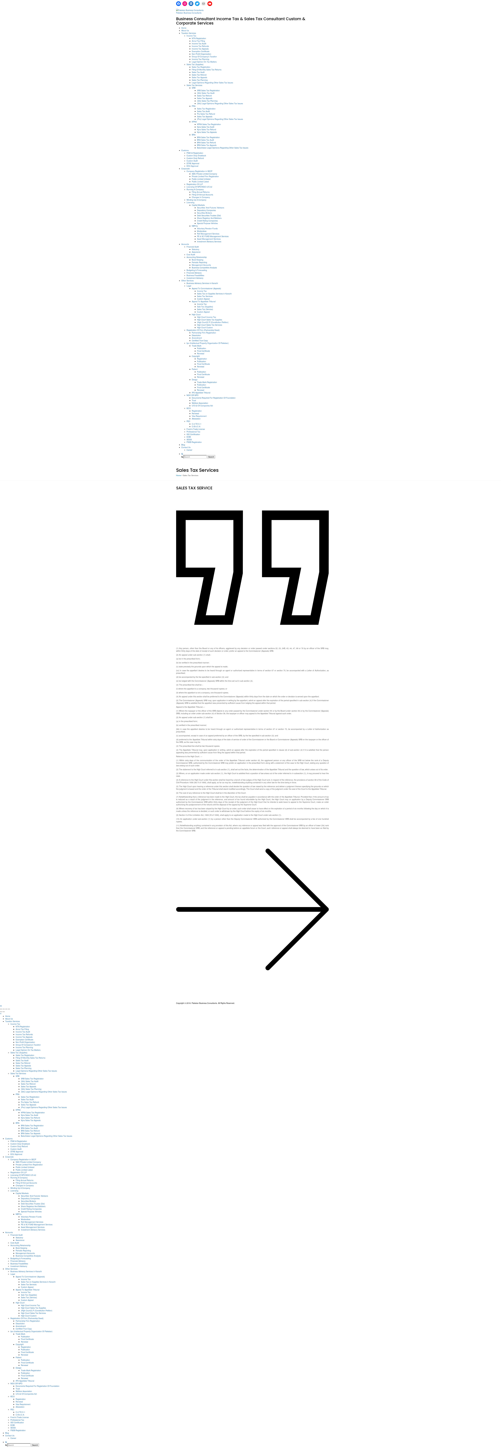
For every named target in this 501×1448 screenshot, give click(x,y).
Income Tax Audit (199, 43)
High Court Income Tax (206, 317)
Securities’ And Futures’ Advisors (210, 207)
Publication (201, 348)
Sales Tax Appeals (199, 77)
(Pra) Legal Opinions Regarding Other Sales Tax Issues (220, 119)
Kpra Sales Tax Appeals (207, 132)
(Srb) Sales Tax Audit (205, 93)
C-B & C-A (196, 426)
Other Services (187, 280)
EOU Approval (192, 166)
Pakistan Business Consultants (188, 12)
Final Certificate (203, 351)
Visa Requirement (199, 416)
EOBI (189, 437)
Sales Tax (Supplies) (195, 64)
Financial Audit (193, 246)
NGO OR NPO (192, 395)
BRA (193, 134)
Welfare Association (200, 403)
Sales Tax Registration (201, 67)
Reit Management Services (208, 233)
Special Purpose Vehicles (207, 223)
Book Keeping (197, 259)
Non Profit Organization (201, 54)
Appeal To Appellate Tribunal (204, 301)
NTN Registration (199, 38)
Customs (185, 150)
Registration (202, 358)
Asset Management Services (209, 239)
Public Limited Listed (200, 181)
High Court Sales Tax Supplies (209, 319)
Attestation (196, 418)
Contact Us (185, 447)
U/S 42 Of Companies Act (202, 405)
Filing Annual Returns (201, 192)
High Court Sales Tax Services (209, 325)
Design (195, 379)
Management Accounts (201, 265)
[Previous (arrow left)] (1, 1011)
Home (183, 28)
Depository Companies (206, 210)
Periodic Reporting (199, 262)
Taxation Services (188, 33)
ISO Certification (193, 434)
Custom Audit (192, 160)
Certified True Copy (200, 340)
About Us (185, 30)
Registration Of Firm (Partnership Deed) (203, 330)
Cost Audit (191, 254)
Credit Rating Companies (207, 220)
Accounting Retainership (197, 257)
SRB (193, 87)
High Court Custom (205, 327)
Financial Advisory (194, 272)
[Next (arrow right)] (4, 1011)
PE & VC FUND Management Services (213, 236)
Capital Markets (198, 205)
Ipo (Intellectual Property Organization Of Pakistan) (208, 343)
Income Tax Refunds (200, 46)
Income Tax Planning (200, 59)
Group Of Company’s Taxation (204, 56)
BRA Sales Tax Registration (208, 137)
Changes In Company (201, 197)
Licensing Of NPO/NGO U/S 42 (199, 186)
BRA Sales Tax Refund (206, 142)
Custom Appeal (203, 298)
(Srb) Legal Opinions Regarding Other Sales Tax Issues (220, 103)
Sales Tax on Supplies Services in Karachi (214, 293)
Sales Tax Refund (199, 74)
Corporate (185, 168)
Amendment (197, 338)
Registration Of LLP (195, 184)
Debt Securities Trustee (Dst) (209, 215)
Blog (183, 444)
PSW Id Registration (195, 153)
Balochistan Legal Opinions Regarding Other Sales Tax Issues (222, 147)
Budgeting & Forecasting (197, 270)
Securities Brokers (204, 213)
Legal (189, 285)
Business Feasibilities (195, 275)
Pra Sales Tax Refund (206, 114)
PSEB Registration (194, 442)
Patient (195, 369)
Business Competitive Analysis (204, 267)
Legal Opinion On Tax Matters (204, 61)
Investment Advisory (195, 278)
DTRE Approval (193, 163)
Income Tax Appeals (200, 48)
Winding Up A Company (196, 200)
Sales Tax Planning (200, 80)
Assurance (196, 252)
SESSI (189, 439)
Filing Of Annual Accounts (202, 194)
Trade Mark (196, 345)
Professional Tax (193, 431)
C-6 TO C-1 (196, 424)
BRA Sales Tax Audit (205, 140)
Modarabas (201, 231)
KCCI (189, 408)
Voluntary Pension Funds (207, 228)
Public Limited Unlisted (201, 179)
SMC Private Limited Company (204, 173)
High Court (196, 314)
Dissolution (196, 335)
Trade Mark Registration (207, 382)
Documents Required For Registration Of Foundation (213, 397)
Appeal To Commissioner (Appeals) (206, 288)
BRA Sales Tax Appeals (206, 145)
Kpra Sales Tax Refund (206, 129)
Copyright (196, 356)
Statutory (195, 249)
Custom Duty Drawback (196, 155)
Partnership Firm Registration (204, 332)
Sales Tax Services (194, 85)
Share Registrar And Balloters (209, 218)
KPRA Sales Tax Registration (209, 124)
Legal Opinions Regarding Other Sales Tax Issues (212, 82)
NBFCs (195, 226)
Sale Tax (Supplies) (205, 306)
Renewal (200, 353)
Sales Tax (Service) (205, 309)
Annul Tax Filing (198, 41)
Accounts (185, 244)
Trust (194, 400)
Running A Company (195, 189)
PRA (193, 106)
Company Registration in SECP (199, 171)
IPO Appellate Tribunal (201, 392)
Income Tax (191, 35)
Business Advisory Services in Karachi (202, 283)
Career (189, 450)
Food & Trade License (196, 429)
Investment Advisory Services (209, 241)
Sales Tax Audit (198, 72)
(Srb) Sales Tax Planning (207, 101)
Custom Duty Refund (195, 158)
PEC (188, 421)
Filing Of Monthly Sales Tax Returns (206, 69)
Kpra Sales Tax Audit (205, 127)
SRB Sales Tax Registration (208, 90)
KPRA (194, 121)
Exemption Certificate (200, 51)
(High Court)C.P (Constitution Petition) (212, 322)
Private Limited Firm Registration (205, 176)
